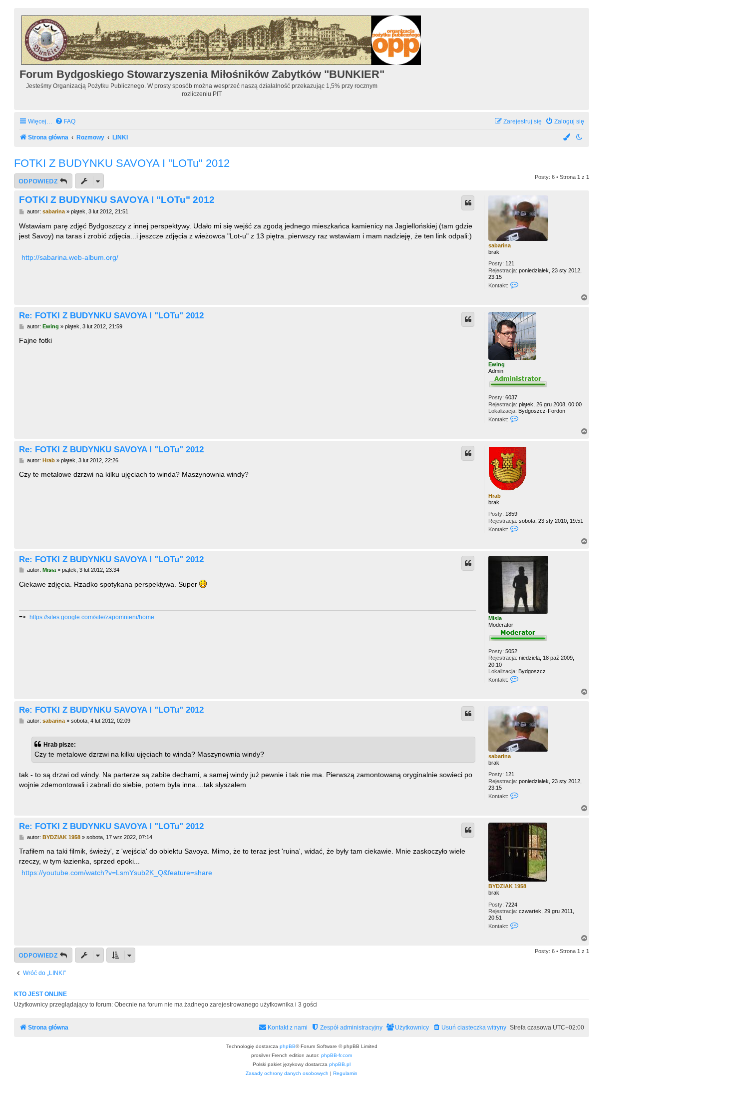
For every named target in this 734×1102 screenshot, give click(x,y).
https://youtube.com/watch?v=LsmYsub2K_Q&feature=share (116, 873)
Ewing (496, 364)
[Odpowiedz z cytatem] (467, 202)
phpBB (288, 1046)
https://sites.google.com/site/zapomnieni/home (91, 617)
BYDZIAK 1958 (507, 886)
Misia (495, 618)
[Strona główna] (221, 38)
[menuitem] (65, 121)
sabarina (499, 245)
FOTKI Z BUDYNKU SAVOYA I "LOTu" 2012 (122, 163)
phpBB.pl (340, 1064)
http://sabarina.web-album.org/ (69, 257)
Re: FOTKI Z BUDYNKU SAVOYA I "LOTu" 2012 (111, 315)
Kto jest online (40, 994)
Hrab (494, 496)
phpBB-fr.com (336, 1055)
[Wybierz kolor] (567, 137)
